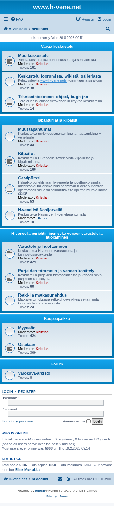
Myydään (26, 327)
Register (27, 392)
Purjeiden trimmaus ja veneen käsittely (56, 270)
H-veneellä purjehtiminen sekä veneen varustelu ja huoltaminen (57, 235)
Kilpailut (26, 153)
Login (7, 392)
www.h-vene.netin (53, 80)
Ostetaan (26, 344)
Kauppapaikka (57, 318)
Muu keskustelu (33, 55)
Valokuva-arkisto (34, 373)
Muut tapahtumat (34, 129)
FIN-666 (42, 218)
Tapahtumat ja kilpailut (57, 120)
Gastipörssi (29, 178)
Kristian (42, 64)
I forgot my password (18, 421)
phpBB (40, 490)
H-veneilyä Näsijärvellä (40, 210)
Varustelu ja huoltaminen (42, 246)
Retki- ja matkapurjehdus (42, 295)
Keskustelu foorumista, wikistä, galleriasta (59, 76)
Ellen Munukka (27, 470)
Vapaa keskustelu (57, 46)
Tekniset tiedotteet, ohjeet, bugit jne (53, 96)
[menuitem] (16, 19)
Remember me (74, 421)
